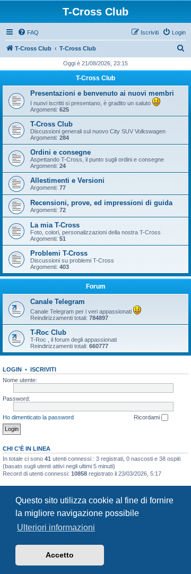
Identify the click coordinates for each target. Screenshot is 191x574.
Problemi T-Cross (59, 253)
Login (12, 369)
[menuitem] (28, 32)
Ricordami (147, 417)
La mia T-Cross (55, 225)
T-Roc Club (48, 332)
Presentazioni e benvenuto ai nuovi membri (102, 93)
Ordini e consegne (60, 152)
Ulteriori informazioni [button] (56, 527)
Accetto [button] (60, 555)
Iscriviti (43, 369)
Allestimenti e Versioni (67, 180)
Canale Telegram (57, 302)
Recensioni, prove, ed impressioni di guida (101, 203)
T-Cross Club (95, 78)
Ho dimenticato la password (38, 417)
